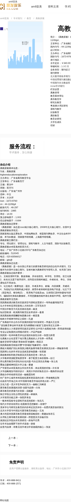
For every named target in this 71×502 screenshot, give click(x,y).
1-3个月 (65, 66)
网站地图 (4, 500)
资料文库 (53, 6)
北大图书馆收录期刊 (60, 76)
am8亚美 (13, 1)
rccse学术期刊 (57, 86)
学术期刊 (17, 18)
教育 (29, 18)
